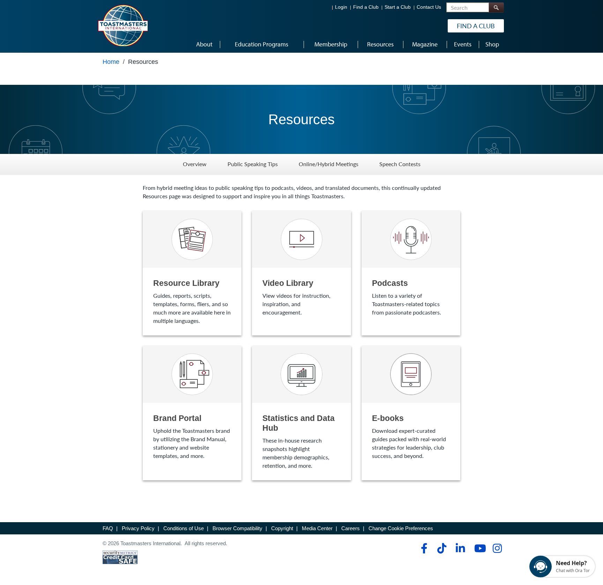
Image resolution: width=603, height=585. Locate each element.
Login (341, 7)
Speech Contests (399, 164)
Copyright (282, 528)
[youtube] (478, 548)
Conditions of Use (183, 528)
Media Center (317, 528)
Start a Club (398, 7)
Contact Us (429, 7)
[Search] (496, 7)
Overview (195, 164)
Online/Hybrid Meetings (328, 164)
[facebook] (423, 548)
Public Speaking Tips (253, 164)
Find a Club (366, 7)
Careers (350, 528)
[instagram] (497, 548)
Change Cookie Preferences (400, 528)
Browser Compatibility (237, 528)
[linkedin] (460, 548)
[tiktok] (441, 548)
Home (111, 61)
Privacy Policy (138, 528)
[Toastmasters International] (122, 25)
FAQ (108, 528)
